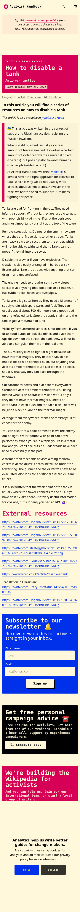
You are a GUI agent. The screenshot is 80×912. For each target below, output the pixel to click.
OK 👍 (27, 869)
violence (57, 172)
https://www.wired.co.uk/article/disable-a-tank (35, 574)
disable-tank (32, 61)
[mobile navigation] (75, 6)
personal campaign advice (41, 20)
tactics (11, 61)
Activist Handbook (25, 6)
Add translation (53, 97)
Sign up (40, 683)
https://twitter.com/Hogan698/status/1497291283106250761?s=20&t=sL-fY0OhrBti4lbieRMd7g (39, 524)
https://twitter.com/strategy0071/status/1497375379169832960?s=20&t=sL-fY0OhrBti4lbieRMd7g (39, 550)
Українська (34, 97)
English (21, 97)
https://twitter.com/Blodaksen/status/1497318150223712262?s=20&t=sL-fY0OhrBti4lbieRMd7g (39, 563)
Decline (53, 869)
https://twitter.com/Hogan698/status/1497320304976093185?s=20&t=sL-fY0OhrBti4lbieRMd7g (39, 602)
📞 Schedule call (25, 745)
